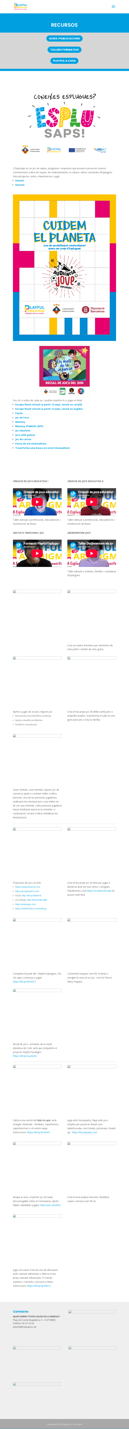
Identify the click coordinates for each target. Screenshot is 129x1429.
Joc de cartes (23, 439)
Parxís (19, 413)
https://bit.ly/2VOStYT (24, 981)
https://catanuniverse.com (27, 886)
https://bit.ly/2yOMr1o (39, 1285)
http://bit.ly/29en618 (31, 895)
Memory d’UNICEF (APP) (29, 426)
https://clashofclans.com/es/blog (30, 908)
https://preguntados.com (27, 891)
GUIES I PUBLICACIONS (64, 38)
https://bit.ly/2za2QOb (25, 1056)
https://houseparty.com (84, 1132)
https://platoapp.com (25, 904)
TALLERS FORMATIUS (64, 50)
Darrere (20, 184)
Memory (20, 421)
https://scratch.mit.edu (99, 890)
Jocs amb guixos (25, 434)
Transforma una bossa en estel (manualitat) (42, 447)
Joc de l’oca (22, 417)
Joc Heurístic (23, 430)
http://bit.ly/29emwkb (37, 899)
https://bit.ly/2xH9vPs (38, 1132)
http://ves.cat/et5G (50, 1205)
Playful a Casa (64, 61)
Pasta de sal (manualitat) (30, 443)
